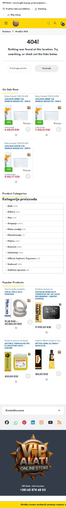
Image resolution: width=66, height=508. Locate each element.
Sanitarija (13, 253)
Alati (10, 206)
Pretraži (46, 68)
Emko (7, 96)
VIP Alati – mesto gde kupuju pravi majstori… (24, 3)
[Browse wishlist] (16, 182)
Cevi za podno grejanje (15, 289)
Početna (6, 32)
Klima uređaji (14, 229)
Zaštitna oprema (16, 270)
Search (48, 23)
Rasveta (12, 247)
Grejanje (12, 224)
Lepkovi (38, 341)
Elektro (11, 212)
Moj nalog (15, 15)
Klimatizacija (14, 235)
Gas (10, 218)
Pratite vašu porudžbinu (18, 9)
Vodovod (12, 264)
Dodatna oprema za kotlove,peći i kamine (44, 290)
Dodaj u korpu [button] (28, 129)
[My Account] (55, 23)
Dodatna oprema (12, 341)
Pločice (11, 241)
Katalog (42, 9)
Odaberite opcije (27, 322)
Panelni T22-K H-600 (19, 96)
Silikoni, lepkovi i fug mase (22, 258)
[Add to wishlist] (16, 135)
